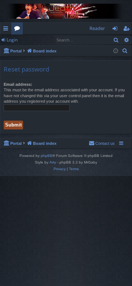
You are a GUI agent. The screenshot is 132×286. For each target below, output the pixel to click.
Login (12, 40)
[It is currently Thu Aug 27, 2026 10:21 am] (115, 51)
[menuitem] (125, 51)
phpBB (46, 156)
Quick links (7, 29)
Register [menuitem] (128, 29)
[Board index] (66, 11)
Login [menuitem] (116, 29)
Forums (18, 29)
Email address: (18, 84)
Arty (53, 162)
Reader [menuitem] (97, 28)
